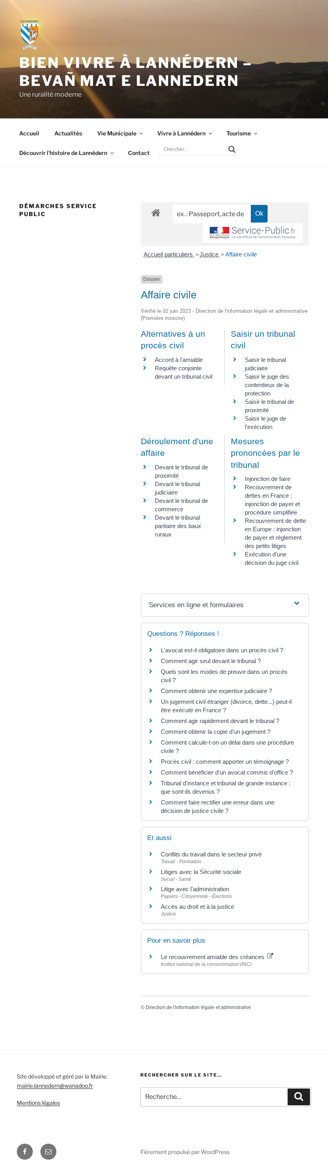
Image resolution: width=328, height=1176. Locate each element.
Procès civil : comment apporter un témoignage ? (225, 761)
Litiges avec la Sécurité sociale (201, 871)
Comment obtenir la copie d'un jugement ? (215, 731)
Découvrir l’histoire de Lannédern (63, 152)
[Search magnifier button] (232, 149)
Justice (210, 254)
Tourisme (238, 133)
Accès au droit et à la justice (197, 906)
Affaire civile (241, 254)
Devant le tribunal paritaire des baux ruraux (178, 526)
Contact (139, 152)
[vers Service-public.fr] (253, 233)
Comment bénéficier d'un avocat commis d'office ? (227, 772)
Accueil (29, 133)
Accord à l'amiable (179, 359)
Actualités (68, 133)
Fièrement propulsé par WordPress (185, 1151)
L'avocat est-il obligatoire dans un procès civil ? (222, 650)
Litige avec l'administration (195, 889)
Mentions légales (38, 1102)
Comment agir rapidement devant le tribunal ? (220, 720)
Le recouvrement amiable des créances (213, 957)
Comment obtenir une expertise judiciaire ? (216, 690)
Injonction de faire (267, 478)
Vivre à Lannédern (181, 133)
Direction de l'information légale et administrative (198, 1007)
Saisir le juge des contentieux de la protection (267, 385)
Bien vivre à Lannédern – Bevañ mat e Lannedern (135, 71)
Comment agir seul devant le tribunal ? (211, 661)
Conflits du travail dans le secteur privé (211, 854)
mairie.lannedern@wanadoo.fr (55, 1085)
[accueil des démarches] (156, 212)
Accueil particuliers (169, 254)
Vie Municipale (116, 133)
